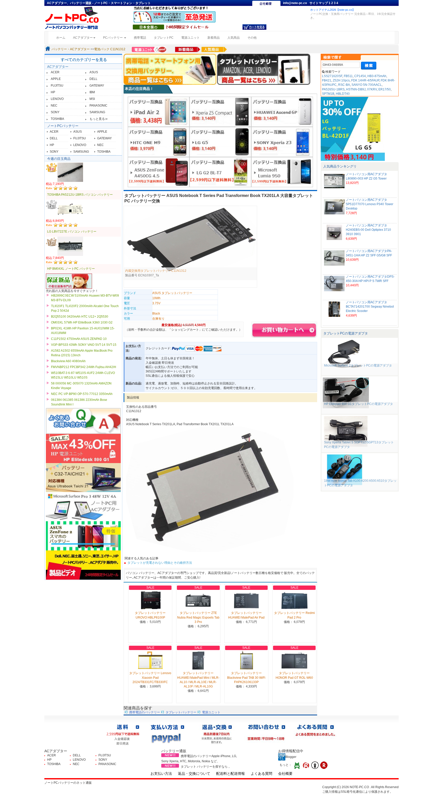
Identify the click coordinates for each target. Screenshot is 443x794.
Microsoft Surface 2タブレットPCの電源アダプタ (358, 365)
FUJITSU (57, 85)
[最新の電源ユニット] (149, 49)
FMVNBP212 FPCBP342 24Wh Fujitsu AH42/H (83, 367)
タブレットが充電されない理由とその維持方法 (159, 563)
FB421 (326, 80)
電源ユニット (190, 37)
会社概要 (285, 773)
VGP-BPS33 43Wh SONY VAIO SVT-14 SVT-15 (83, 345)
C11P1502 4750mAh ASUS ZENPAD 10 (79, 339)
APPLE (56, 79)
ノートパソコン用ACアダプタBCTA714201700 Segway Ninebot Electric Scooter (370, 306)
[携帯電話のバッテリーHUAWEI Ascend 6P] (282, 111)
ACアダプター (57, 67)
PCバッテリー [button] (113, 37)
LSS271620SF (332, 76)
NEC (54, 105)
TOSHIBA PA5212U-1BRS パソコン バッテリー (80, 194)
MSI (92, 99)
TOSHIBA (57, 119)
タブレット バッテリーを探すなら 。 (206, 766)
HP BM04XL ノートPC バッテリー (71, 268)
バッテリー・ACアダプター (71, 49)
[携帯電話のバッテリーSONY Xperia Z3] (282, 141)
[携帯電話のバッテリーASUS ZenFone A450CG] (158, 172)
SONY (55, 112)
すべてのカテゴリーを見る (84, 59)
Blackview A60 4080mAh (68, 361)
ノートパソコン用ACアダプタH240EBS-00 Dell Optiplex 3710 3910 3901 (368, 230)
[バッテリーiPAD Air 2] (158, 111)
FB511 (348, 76)
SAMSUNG (97, 112)
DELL (93, 79)
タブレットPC (164, 37)
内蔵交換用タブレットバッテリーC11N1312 (155, 271)
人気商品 (233, 37)
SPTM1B (328, 94)
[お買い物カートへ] (254, 27)
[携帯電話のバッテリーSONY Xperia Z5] (220, 111)
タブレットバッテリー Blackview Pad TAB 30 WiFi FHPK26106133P (246, 677)
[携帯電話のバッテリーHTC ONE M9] (158, 141)
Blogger (290, 757)
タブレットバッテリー (181, 712)
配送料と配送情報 (230, 773)
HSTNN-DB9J (356, 89)
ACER (55, 72)
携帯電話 (140, 37)
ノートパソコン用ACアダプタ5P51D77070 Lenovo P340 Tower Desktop (369, 204)
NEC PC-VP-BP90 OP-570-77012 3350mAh (82, 394)
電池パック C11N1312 (109, 49)
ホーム (62, 37)
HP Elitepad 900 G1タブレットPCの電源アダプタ (358, 404)
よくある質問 (261, 773)
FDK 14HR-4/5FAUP (365, 80)
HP (53, 92)
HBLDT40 (343, 94)
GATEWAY (96, 85)
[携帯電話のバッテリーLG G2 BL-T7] (220, 172)
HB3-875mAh (376, 76)
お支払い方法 (161, 773)
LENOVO (57, 99)
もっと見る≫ (98, 119)
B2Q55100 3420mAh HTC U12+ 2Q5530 (79, 316)
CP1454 (360, 76)
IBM (92, 92)
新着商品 (213, 37)
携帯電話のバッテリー (144, 712)
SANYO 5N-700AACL (366, 85)
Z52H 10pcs (341, 80)
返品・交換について (194, 773)
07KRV (372, 89)
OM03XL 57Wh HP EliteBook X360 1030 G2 (82, 322)
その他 (252, 37)
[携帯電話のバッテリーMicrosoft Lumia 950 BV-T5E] (282, 172)
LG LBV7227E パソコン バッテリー (71, 231)
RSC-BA (344, 85)
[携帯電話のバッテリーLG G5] (220, 141)
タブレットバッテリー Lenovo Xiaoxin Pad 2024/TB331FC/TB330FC (150, 677)
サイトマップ (319, 3)
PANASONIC (98, 105)
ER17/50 (384, 89)
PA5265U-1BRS (333, 89)
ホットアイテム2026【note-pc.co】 (332, 9)
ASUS (93, 72)
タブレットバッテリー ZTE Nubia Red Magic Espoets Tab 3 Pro (198, 617)
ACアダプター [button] (83, 37)
